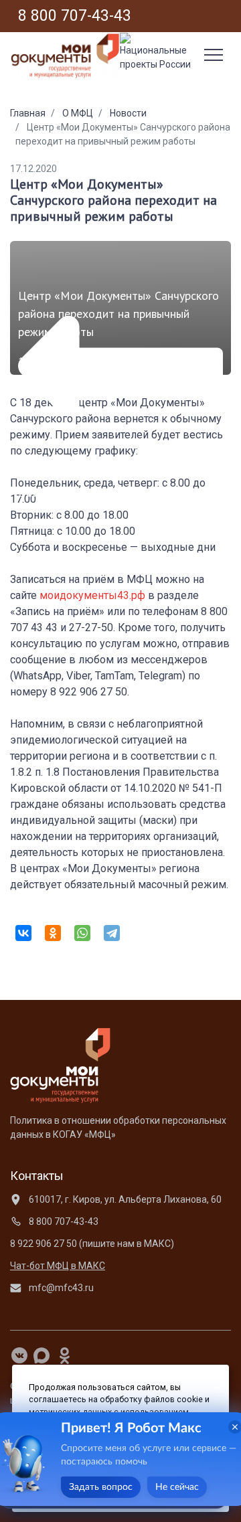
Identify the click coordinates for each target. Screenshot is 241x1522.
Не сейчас (177, 1487)
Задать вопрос (101, 1487)
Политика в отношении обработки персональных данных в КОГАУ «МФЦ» (118, 1127)
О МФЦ (77, 113)
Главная (28, 113)
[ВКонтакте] (23, 933)
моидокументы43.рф (92, 595)
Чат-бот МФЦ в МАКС (57, 1265)
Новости (128, 113)
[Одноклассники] (52, 933)
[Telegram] (111, 933)
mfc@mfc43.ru (60, 1287)
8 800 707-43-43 (62, 1221)
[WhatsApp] (82, 933)
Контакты (37, 1176)
